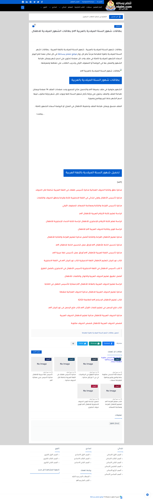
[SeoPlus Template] (121, 497)
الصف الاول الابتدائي (114, 455)
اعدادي (54, 7)
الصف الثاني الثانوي (51, 462)
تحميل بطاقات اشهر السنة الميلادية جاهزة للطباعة (100, 333)
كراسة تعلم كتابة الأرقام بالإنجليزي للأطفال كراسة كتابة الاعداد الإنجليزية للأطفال (84, 221)
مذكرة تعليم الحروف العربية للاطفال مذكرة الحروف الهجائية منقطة (91, 292)
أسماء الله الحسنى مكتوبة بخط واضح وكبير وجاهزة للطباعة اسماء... (112, 377)
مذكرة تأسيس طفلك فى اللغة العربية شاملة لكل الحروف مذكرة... (66, 377)
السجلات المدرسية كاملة (80, 476)
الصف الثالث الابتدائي (113, 458)
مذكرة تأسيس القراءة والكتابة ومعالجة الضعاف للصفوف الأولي (92, 206)
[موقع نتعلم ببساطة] (118, 5)
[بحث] (22, 7)
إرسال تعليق (114, 423)
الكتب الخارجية (80, 7)
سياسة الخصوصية (88, 2)
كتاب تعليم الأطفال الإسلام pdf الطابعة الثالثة (100, 300)
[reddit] (23, 1)
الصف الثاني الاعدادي (81, 462)
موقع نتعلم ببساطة (67, 54)
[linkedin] (26, 1)
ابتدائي (64, 7)
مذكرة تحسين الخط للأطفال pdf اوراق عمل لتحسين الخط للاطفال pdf (89, 245)
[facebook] (42, 1)
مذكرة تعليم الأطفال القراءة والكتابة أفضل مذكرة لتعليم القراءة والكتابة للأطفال (84, 237)
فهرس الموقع (75, 2)
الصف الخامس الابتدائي (113, 466)
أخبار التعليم (97, 7)
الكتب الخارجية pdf (82, 480)
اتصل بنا (99, 2)
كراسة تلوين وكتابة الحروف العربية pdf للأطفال (100, 229)
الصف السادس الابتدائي (113, 474)
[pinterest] (30, 1)
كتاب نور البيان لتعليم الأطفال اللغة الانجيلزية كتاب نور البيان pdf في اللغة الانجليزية (83, 261)
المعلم (70, 7)
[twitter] (38, 1)
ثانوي (45, 7)
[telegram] (34, 1)
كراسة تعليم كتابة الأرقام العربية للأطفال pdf (100, 214)
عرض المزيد (36, 352)
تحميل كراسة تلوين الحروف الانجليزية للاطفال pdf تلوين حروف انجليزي (88, 404)
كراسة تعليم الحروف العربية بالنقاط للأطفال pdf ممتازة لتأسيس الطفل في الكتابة (83, 284)
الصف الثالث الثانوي (50, 458)
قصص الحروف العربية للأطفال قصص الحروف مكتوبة (96, 323)
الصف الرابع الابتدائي (114, 470)
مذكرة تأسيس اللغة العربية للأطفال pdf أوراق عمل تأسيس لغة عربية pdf (87, 253)
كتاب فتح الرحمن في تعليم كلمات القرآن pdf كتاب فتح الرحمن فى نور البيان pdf (85, 308)
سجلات (89, 7)
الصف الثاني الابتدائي (113, 462)
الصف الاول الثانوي (51, 455)
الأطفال (118, 26)
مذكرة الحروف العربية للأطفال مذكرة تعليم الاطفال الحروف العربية (91, 316)
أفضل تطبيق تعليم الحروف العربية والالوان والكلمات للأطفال (93, 276)
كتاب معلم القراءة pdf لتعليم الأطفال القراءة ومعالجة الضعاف (113, 404)
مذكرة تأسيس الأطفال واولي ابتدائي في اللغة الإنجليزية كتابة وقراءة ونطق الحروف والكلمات (79, 198)
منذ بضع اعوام (116, 372)
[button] (108, 344)
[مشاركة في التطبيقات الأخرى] (73, 344)
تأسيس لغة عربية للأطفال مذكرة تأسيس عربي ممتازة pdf (42, 377)
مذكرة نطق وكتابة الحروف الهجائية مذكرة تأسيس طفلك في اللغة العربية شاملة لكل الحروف (79, 190)
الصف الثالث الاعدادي (81, 458)
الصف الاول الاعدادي (82, 455)
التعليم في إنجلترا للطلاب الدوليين (95, 17)
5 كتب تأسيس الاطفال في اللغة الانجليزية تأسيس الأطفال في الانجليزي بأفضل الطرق (81, 269)
